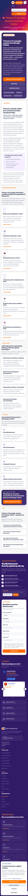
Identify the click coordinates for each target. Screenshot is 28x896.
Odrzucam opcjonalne (14, 885)
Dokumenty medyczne (5, 788)
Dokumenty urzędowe (5, 783)
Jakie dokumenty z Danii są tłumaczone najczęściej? (13, 545)
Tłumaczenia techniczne (6, 763)
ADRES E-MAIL (5, 624)
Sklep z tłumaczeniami (5, 804)
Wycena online (19, 2)
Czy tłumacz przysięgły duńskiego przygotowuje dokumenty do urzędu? (12, 525)
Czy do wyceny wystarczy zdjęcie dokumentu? (12, 532)
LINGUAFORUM (11, 671)
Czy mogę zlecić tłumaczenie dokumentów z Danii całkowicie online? (13, 538)
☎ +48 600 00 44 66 (8, 594)
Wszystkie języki (4, 768)
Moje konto (3, 806)
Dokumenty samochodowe (6, 765)
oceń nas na (10, 678)
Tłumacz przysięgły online (6, 752)
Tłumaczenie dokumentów (6, 755)
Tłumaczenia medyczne (5, 760)
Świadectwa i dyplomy (5, 781)
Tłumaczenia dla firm (5, 758)
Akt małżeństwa (4, 778)
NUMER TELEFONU (6, 631)
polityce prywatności (17, 878)
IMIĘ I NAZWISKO (6, 618)
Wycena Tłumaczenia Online (14, 79)
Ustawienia (14, 888)
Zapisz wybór (14, 892)
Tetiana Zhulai (11, 683)
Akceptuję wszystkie (14, 881)
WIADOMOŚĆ (5, 637)
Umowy (3, 786)
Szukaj (18, 13)
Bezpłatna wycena (5, 796)
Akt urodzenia (4, 775)
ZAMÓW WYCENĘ (14, 651)
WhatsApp (14, 83)
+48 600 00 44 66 (14, 88)
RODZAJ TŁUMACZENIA (7, 612)
